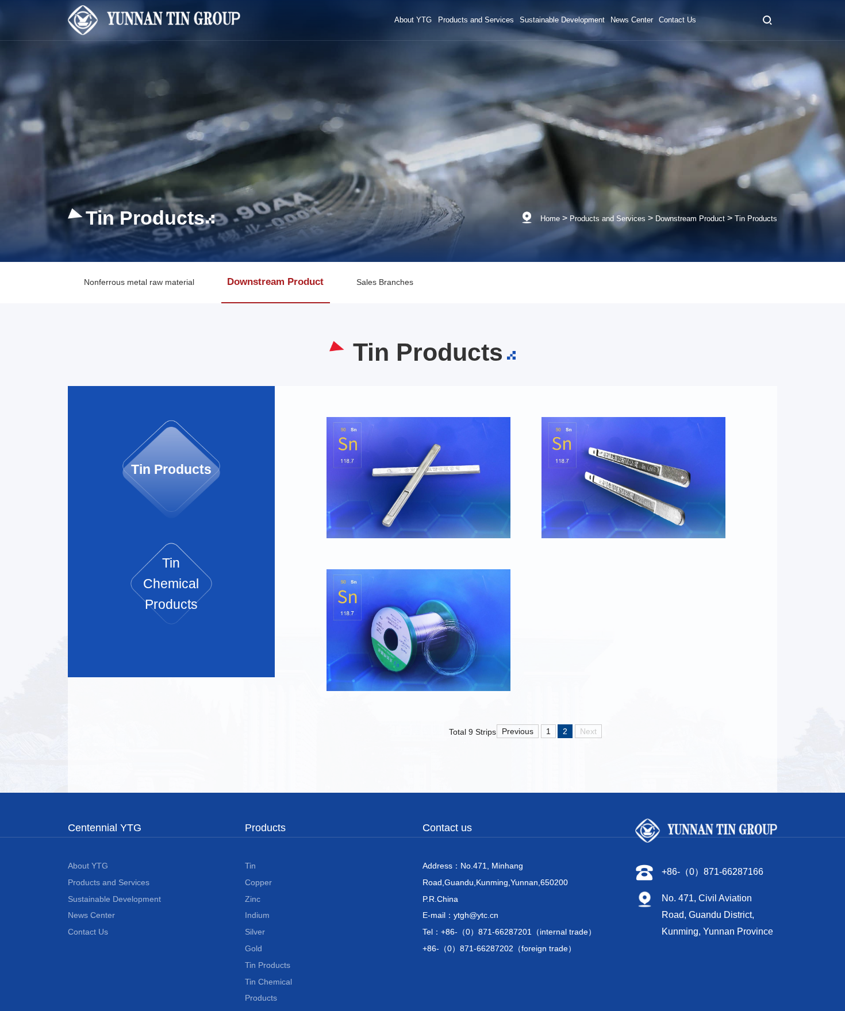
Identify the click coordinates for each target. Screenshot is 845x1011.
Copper (258, 895)
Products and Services (575, 218)
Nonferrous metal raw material (155, 288)
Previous (517, 742)
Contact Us (88, 945)
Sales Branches (458, 288)
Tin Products (751, 218)
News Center (91, 928)
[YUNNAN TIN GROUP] (154, 26)
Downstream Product (673, 218)
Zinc (252, 912)
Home (506, 218)
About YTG (88, 878)
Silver (255, 945)
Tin (250, 878)
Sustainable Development (114, 912)
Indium (257, 928)
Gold (253, 961)
